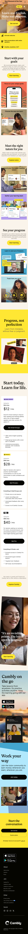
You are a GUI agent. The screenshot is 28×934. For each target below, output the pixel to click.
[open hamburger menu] (24, 6)
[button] (14, 2)
